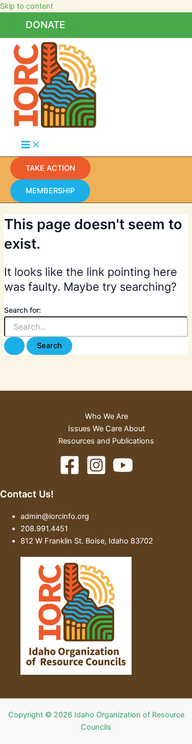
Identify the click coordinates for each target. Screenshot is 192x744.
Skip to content (26, 6)
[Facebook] (69, 472)
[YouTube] (123, 472)
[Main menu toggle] (30, 145)
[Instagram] (96, 472)
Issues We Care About (106, 428)
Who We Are (106, 416)
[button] (45, 24)
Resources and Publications (106, 441)
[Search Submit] (14, 346)
